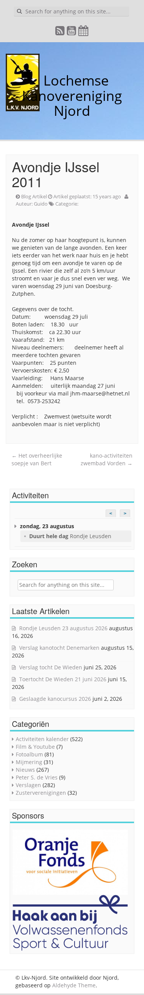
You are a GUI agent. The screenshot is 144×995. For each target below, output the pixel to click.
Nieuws (25, 769)
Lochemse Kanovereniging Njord (72, 95)
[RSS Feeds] (60, 32)
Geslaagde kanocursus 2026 (55, 698)
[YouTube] (72, 32)
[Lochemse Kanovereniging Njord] (38, 80)
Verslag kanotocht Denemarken (59, 647)
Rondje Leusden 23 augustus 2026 (63, 628)
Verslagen (28, 785)
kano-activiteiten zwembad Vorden (106, 459)
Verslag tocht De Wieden (50, 667)
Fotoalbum (29, 754)
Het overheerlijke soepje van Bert (37, 459)
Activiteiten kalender (42, 739)
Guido (41, 203)
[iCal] (83, 32)
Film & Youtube (35, 746)
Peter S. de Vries (37, 777)
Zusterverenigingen (41, 792)
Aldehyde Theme (74, 985)
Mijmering (29, 762)
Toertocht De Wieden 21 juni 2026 (62, 679)
